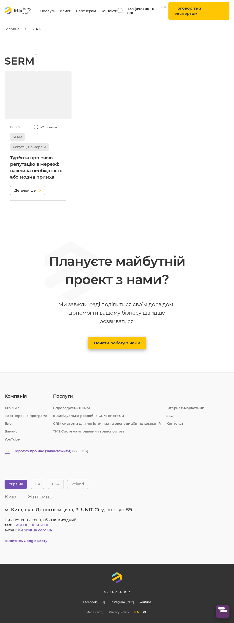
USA (56, 484)
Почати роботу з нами (117, 343)
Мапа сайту (94, 612)
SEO (170, 416)
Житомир (40, 497)
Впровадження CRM (71, 408)
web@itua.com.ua (35, 530)
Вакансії (12, 431)
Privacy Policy (119, 612)
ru (145, 612)
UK (37, 484)
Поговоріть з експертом (187, 11)
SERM (17, 137)
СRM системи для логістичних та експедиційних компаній (107, 423)
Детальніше (25, 190)
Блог (9, 423)
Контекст (174, 423)
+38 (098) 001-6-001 (141, 11)
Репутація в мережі (29, 147)
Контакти (109, 11)
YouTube (12, 439)
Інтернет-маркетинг (185, 408)
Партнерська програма (26, 416)
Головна (12, 29)
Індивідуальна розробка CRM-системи (88, 416)
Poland (77, 484)
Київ (10, 497)
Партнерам (86, 11)
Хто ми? (12, 408)
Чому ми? (26, 10)
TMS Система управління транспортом (88, 431)
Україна (16, 484)
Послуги (48, 11)
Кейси (65, 11)
